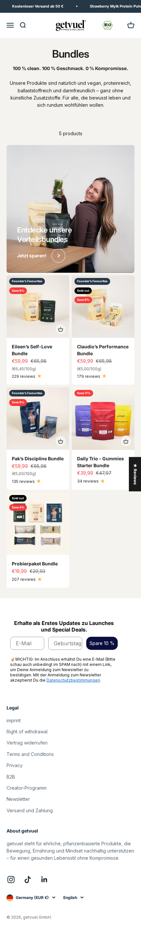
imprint (14, 720)
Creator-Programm (27, 788)
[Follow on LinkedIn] (44, 879)
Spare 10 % (102, 643)
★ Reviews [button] (135, 474)
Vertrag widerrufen (27, 742)
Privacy (15, 765)
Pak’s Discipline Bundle (38, 458)
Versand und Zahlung (30, 810)
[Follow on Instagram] (11, 879)
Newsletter (18, 799)
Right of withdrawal (27, 731)
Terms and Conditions (30, 754)
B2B (11, 777)
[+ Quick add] (61, 329)
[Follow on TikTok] (27, 879)
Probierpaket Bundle (35, 563)
